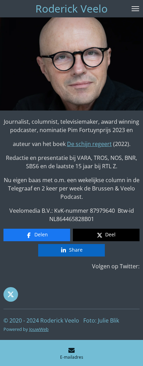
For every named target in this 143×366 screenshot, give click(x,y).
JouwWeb (39, 329)
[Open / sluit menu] (135, 8)
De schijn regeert (89, 144)
